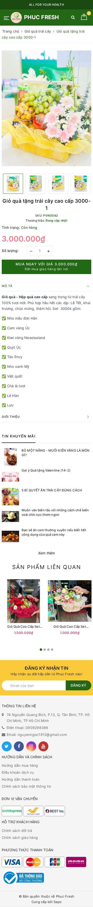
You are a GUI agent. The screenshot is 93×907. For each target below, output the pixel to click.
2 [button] (44, 649)
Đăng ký (78, 685)
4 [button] (52, 649)
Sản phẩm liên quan (46, 567)
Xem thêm (46, 553)
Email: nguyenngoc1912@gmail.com (37, 734)
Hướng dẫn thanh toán (20, 779)
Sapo (58, 902)
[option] (46, 108)
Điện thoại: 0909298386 (27, 727)
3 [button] (48, 649)
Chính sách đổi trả (17, 830)
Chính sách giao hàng (20, 837)
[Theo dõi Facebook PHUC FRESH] (19, 746)
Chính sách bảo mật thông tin (26, 786)
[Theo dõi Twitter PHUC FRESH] (7, 746)
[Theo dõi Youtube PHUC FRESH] (43, 746)
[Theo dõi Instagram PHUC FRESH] (31, 746)
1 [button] (41, 649)
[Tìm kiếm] (73, 18)
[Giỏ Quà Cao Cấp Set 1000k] (70, 601)
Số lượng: (10, 250)
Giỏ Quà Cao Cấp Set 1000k (69, 626)
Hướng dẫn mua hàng (20, 765)
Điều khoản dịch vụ (18, 772)
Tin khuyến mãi (18, 436)
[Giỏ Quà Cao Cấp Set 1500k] (23, 601)
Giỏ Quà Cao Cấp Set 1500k (23, 626)
